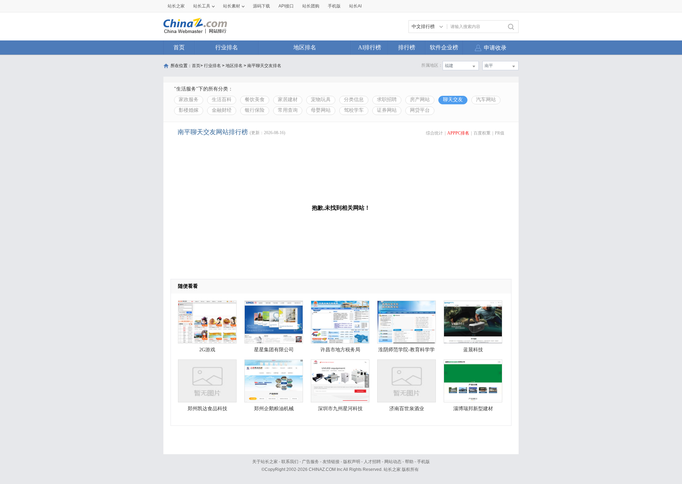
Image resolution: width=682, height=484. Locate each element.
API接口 (286, 6)
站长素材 (231, 6)
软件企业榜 (444, 47)
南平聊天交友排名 (264, 65)
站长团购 (310, 6)
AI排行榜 (369, 47)
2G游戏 (207, 349)
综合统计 (434, 133)
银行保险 (255, 110)
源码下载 (261, 6)
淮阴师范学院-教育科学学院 (406, 351)
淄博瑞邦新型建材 (473, 408)
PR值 (499, 133)
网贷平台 (420, 110)
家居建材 (288, 99)
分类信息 (354, 99)
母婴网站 (321, 110)
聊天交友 (453, 99)
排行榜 (406, 47)
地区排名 (304, 47)
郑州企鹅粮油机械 (274, 408)
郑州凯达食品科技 (207, 408)
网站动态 (392, 461)
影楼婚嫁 (189, 110)
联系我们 (289, 461)
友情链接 (331, 461)
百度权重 (482, 133)
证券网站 (387, 110)
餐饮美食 (255, 99)
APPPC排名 (458, 133)
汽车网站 (486, 99)
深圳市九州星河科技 (340, 408)
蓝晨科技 (473, 349)
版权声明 (351, 461)
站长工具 (201, 6)
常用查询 (288, 110)
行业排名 (226, 47)
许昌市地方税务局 (340, 349)
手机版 (423, 461)
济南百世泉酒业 (406, 408)
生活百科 (222, 99)
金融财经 (222, 110)
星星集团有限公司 (274, 349)
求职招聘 (387, 99)
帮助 (409, 461)
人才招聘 (372, 461)
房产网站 (420, 99)
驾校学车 (354, 110)
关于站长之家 (265, 461)
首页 (179, 47)
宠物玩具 (321, 99)
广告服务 (310, 461)
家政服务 (189, 99)
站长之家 (176, 6)
